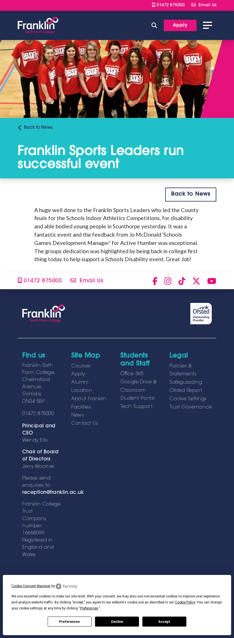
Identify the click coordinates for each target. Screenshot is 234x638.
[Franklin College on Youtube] (211, 281)
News (38, 128)
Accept (164, 622)
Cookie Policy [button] (185, 602)
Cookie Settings (188, 399)
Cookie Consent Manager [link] (31, 586)
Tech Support (136, 406)
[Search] (154, 25)
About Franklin (88, 399)
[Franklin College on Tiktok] (181, 281)
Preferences (69, 622)
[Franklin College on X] (196, 281)
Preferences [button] (89, 608)
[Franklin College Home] (38, 25)
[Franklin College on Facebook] (155, 281)
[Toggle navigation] (207, 25)
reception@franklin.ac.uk (53, 492)
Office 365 (131, 374)
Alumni (79, 382)
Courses (81, 366)
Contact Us (84, 423)
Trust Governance (191, 407)
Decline (117, 622)
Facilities (81, 407)
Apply (78, 374)
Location (81, 391)
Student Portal (137, 398)
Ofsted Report (186, 391)
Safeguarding (186, 382)
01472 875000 (170, 5)
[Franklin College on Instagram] (168, 281)
